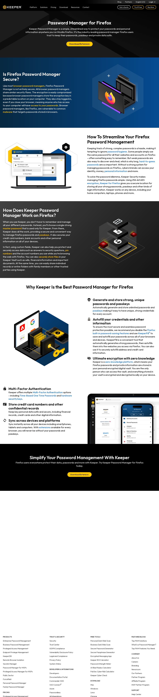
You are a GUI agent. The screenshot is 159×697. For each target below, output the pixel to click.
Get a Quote (124, 7)
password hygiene (117, 151)
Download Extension (79, 44)
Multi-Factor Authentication (48, 392)
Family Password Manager (13, 687)
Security (52, 641)
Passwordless (55, 692)
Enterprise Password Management (17, 641)
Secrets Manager (10, 664)
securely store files (49, 256)
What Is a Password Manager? (144, 644)
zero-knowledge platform (119, 361)
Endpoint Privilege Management (16, 652)
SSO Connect (55, 685)
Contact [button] (86, 7)
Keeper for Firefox (110, 183)
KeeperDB (7, 656)
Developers (54, 673)
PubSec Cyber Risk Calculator (102, 671)
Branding (135, 665)
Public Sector (8, 675)
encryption (93, 183)
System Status (55, 664)
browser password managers (28, 85)
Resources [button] (75, 7)
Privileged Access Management (15, 648)
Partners (128, 2)
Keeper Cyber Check (98, 675)
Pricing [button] (53, 7)
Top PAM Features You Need (143, 648)
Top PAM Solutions (139, 641)
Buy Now (151, 7)
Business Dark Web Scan (100, 644)
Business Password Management (16, 644)
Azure (51, 688)
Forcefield (7, 679)
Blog (119, 2)
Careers (135, 662)
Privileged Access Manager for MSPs (18, 671)
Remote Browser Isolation (13, 660)
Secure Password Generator (101, 648)
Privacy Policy (55, 660)
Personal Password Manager (14, 683)
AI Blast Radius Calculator (100, 668)
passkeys (44, 234)
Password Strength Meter (100, 664)
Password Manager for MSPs (15, 668)
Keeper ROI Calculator (99, 660)
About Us (135, 658)
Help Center (136, 694)
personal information (116, 171)
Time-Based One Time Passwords (38, 395)
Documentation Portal (58, 677)
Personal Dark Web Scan (100, 641)
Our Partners (137, 673)
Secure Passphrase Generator (102, 652)
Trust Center (54, 644)
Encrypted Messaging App (101, 656)
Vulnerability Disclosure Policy (61, 652)
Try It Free (138, 7)
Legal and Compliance (58, 656)
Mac (92, 685)
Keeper (12, 7)
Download (63, 7)
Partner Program (138, 677)
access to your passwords (44, 105)
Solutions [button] (43, 7)
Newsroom (136, 669)
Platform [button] (33, 7)
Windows (94, 688)
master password (12, 228)
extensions (45, 427)
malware (7, 111)
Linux (92, 692)
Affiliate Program (138, 681)
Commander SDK (56, 681)
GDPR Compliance (57, 648)
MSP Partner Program (140, 685)
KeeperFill (144, 333)
